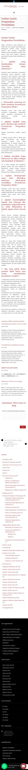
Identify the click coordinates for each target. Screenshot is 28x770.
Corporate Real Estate (11, 555)
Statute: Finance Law (9, 585)
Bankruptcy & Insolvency (12, 527)
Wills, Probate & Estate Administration (12, 634)
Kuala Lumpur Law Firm (8, 665)
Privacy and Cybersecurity (13, 512)
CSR (4, 473)
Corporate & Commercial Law (11, 465)
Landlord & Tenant (10, 558)
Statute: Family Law (8, 582)
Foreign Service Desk (8, 653)
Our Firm (5, 711)
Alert (13, 767)
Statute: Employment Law (10, 579)
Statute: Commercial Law (10, 569)
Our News (5, 547)
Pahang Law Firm (7, 686)
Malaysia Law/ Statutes (8, 747)
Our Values (5, 717)
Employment (6, 493)
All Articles (8, 27)
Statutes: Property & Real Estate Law (13, 600)
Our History (5, 714)
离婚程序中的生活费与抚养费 (9, 368)
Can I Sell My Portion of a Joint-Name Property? (13, 441)
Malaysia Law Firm (7, 692)
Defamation (6, 642)
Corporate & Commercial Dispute (15, 540)
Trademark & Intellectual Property (11, 648)
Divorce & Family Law (9, 476)
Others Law (6, 545)
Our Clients (5, 720)
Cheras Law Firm (7, 673)
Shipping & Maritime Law (10, 566)
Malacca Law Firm (7, 689)
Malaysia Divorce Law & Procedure (11, 629)
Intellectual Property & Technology (13, 496)
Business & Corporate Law (10, 462)
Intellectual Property (11, 507)
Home (2, 27)
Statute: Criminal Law (9, 572)
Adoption (8, 478)
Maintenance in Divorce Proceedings (11, 381)
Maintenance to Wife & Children (14, 490)
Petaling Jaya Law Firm (8, 667)
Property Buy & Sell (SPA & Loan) (11, 631)
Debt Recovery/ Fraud (8, 640)
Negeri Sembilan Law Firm (9, 684)
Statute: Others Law (8, 590)
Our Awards (5, 709)
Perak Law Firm (6, 681)
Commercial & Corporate (9, 645)
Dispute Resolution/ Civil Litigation (11, 637)
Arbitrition (11, 534)
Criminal (5, 470)
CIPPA (9, 537)
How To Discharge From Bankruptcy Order (10, 445)
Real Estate (6, 564)
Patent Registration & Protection (14, 510)
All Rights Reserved (14, 765)
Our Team (5, 706)
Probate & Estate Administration (12, 550)
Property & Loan (7, 553)
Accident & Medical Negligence (10, 651)
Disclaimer (8, 767)
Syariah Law (6, 605)
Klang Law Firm (6, 670)
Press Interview (6, 755)
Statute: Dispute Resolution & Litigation (14, 575)
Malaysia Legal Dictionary (9, 758)
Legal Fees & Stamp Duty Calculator (12, 750)
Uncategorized (7, 607)
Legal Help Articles (7, 753)
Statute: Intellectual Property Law (12, 587)
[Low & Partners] (14, 7)
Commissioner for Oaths (9, 695)
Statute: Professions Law (10, 597)
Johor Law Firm (6, 676)
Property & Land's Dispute (13, 561)
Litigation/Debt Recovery (10, 525)
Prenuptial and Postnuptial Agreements (12, 345)
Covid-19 (5, 467)
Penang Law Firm (7, 678)
